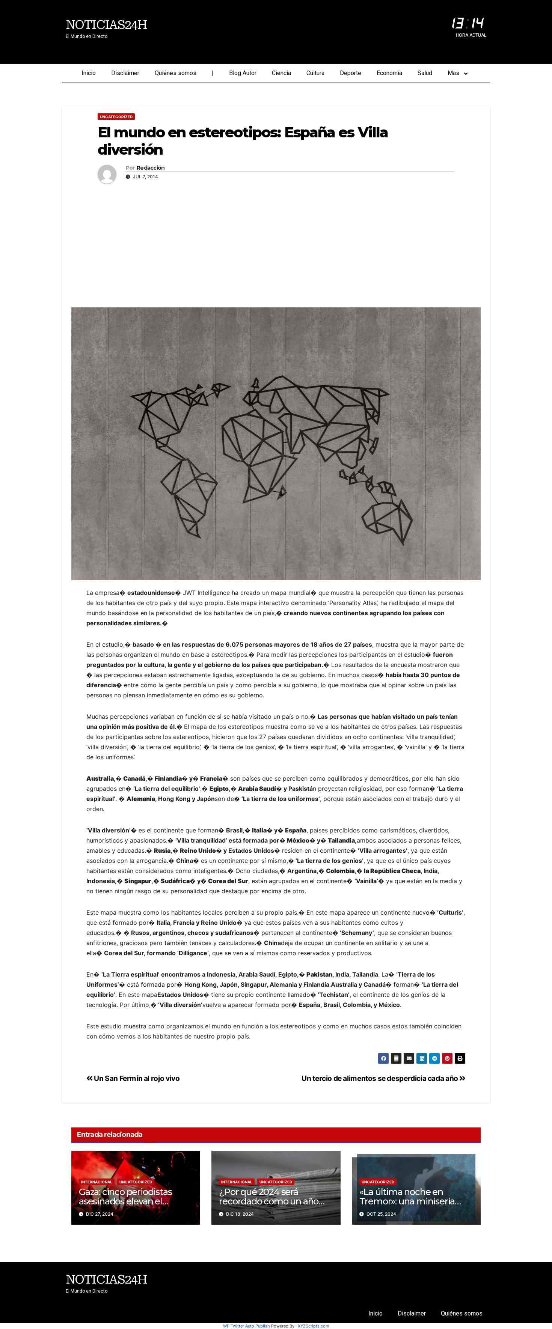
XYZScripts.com (313, 1326)
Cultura (315, 73)
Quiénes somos (175, 73)
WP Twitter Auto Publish (246, 1326)
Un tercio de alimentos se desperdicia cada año (380, 1078)
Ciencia (281, 73)
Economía (389, 73)
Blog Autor (242, 73)
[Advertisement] (276, 243)
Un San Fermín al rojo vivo (136, 1078)
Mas (453, 73)
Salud (425, 73)
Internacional (96, 1182)
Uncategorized (116, 116)
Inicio (88, 73)
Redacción (151, 168)
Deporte (350, 73)
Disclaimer (125, 73)
